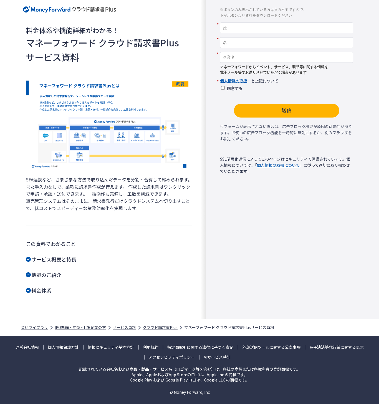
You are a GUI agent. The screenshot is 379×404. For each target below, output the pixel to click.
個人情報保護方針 (63, 347)
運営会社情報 (27, 347)
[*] (286, 20)
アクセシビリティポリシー (172, 357)
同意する (234, 88)
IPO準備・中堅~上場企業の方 (80, 327)
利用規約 (150, 347)
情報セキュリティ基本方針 (111, 347)
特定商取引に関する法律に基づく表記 (200, 347)
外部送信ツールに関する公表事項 (271, 347)
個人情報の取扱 (233, 81)
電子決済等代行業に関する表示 (336, 347)
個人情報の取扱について (278, 165)
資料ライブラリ (34, 327)
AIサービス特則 (217, 357)
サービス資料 (124, 327)
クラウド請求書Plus (160, 327)
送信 (287, 110)
